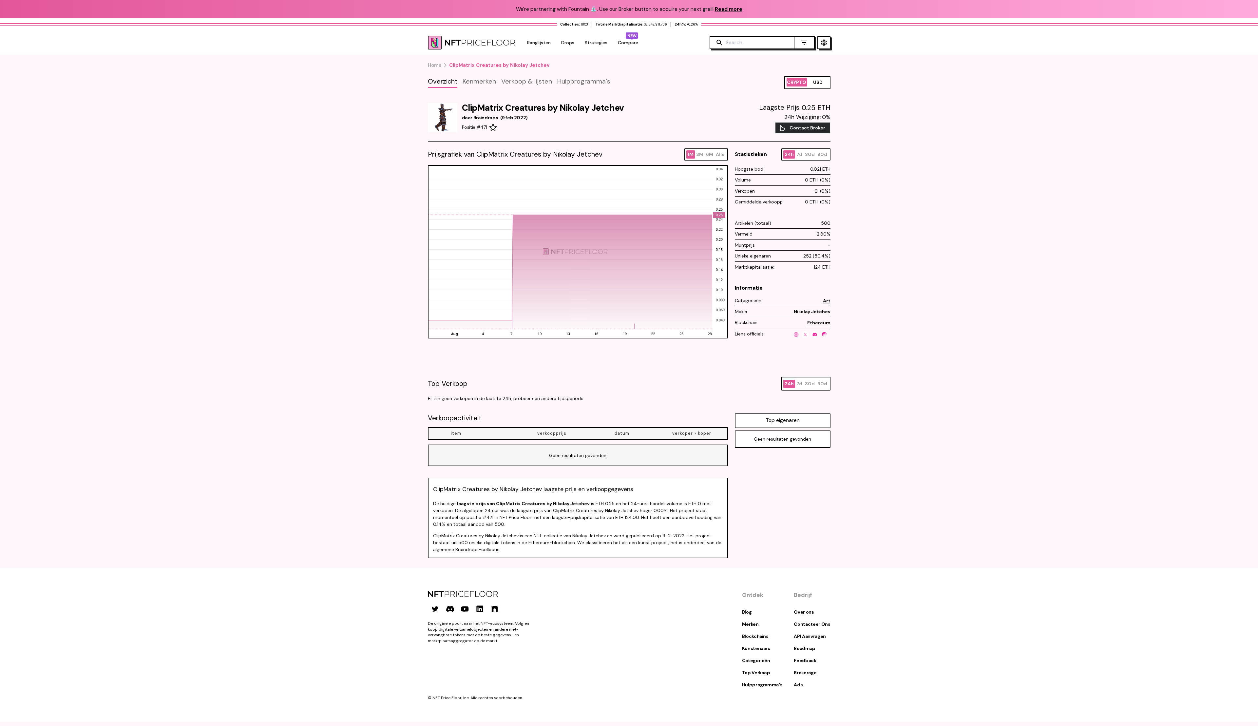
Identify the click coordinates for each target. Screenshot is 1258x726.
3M (699, 154)
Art (826, 301)
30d (810, 154)
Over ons (804, 612)
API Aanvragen (810, 636)
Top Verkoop (756, 673)
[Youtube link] (464, 609)
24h (789, 154)
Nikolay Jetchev (812, 312)
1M (691, 154)
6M (709, 154)
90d (822, 154)
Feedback (805, 660)
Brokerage (805, 673)
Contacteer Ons (812, 624)
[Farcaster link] (494, 609)
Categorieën (756, 660)
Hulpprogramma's (762, 685)
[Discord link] (450, 609)
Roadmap (804, 648)
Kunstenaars (756, 648)
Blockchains (755, 636)
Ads (798, 685)
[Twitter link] (435, 609)
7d (799, 154)
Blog (747, 612)
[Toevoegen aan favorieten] (493, 127)
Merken (750, 624)
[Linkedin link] (480, 609)
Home (434, 65)
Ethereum (818, 323)
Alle (720, 154)
